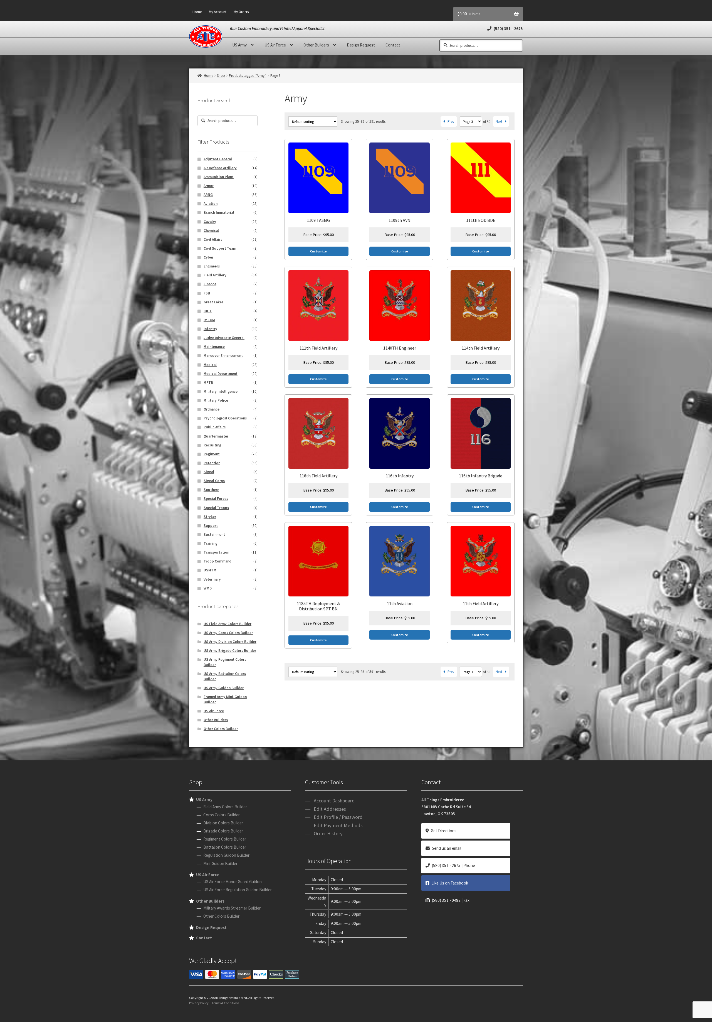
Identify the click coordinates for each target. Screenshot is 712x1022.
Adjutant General (218, 159)
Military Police (216, 400)
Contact (392, 45)
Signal (209, 472)
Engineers (212, 266)
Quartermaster (216, 436)
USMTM (210, 570)
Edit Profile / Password (338, 817)
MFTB (208, 382)
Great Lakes (213, 302)
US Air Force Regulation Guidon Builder (237, 889)
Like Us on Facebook (449, 883)
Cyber (208, 257)
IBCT (208, 311)
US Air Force (275, 45)
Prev (451, 121)
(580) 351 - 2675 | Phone (453, 865)
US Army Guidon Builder (224, 688)
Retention (212, 463)
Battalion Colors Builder (224, 847)
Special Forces (216, 498)
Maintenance (214, 346)
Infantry (210, 328)
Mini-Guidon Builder (220, 863)
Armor (209, 185)
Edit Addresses (330, 809)
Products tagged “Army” (247, 75)
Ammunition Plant (219, 177)
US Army (239, 45)
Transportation (216, 552)
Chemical (211, 230)
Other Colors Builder (221, 728)
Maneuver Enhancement (223, 355)
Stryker (210, 516)
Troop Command (217, 561)
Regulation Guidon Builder (226, 855)
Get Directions (443, 830)
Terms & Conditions (225, 1003)
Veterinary (212, 579)
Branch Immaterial (219, 212)
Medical (210, 364)
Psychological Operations (225, 418)
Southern (211, 489)
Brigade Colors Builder (223, 831)
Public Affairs (215, 427)
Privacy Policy (199, 1003)
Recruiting (212, 445)
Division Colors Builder (223, 823)
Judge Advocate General (224, 337)
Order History (328, 833)
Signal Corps (214, 480)
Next (499, 121)
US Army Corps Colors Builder (228, 632)
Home (197, 11)
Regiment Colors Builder (224, 839)
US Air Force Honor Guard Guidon (232, 881)
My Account (217, 11)
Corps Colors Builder (221, 814)
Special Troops (216, 507)
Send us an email (446, 848)
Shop (221, 75)
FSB (207, 293)
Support (211, 525)
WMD (208, 588)
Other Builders (316, 45)
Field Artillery (215, 275)
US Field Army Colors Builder (227, 623)
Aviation (210, 203)
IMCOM (209, 320)
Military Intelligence (221, 391)
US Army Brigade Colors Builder (230, 650)
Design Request (361, 45)
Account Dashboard (334, 800)
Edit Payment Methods (338, 825)
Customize (318, 251)
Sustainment (214, 534)
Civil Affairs (213, 239)
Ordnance (211, 409)
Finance (210, 284)
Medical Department (221, 373)
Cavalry (210, 221)
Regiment (212, 454)
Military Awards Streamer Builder (232, 908)
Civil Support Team (220, 248)
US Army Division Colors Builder (230, 641)
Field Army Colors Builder (225, 806)
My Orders (241, 11)
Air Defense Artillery (220, 168)
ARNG (208, 194)
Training (210, 543)
